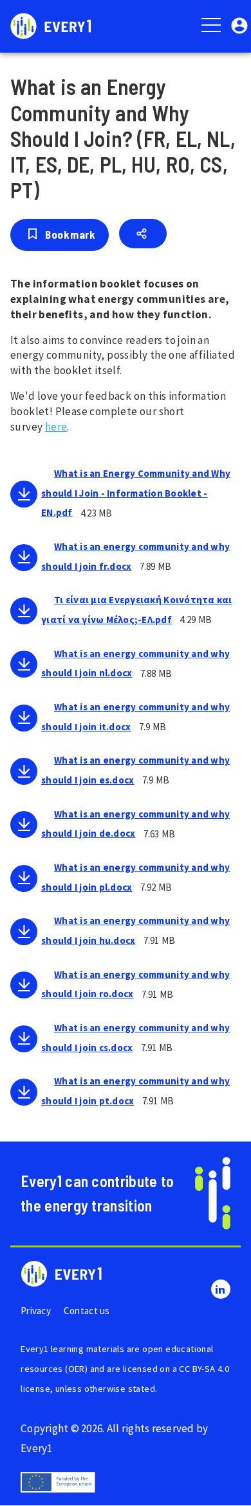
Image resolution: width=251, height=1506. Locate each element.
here (56, 427)
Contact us (87, 1311)
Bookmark (70, 234)
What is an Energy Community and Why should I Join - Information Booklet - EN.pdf (135, 492)
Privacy (36, 1311)
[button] (239, 25)
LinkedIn (220, 1289)
